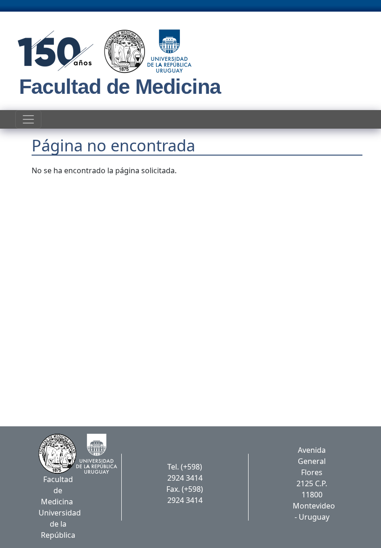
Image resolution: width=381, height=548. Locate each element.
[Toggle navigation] (28, 119)
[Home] (101, 51)
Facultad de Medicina (120, 86)
